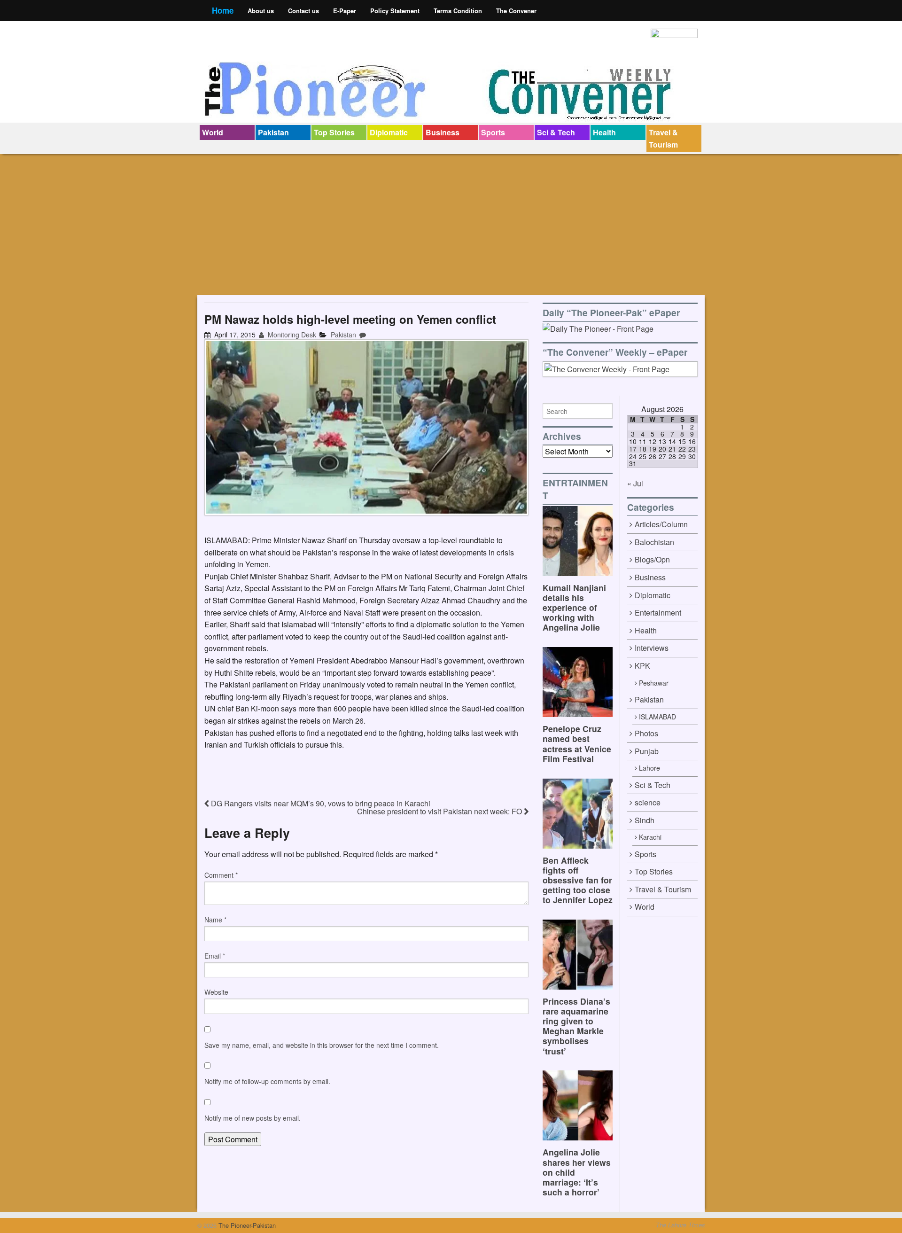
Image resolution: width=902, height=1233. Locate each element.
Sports (493, 132)
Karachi (650, 837)
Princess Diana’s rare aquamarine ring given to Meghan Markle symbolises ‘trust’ (576, 1026)
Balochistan (654, 542)
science (648, 802)
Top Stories (334, 132)
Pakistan (273, 132)
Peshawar (654, 682)
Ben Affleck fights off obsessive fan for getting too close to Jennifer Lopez (578, 879)
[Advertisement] (451, 224)
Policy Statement (395, 10)
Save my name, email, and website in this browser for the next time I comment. (321, 1045)
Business (442, 132)
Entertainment (658, 612)
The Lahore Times (680, 1225)
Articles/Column (661, 524)
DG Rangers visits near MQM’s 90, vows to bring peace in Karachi (319, 803)
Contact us (303, 10)
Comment (221, 875)
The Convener (516, 10)
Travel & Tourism (663, 138)
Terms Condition (458, 10)
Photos (646, 733)
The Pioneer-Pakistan (246, 1225)
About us (261, 10)
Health (604, 132)
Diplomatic (389, 132)
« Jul (635, 483)
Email (214, 955)
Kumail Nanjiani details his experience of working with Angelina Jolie (574, 607)
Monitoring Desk (291, 334)
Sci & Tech (556, 132)
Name (215, 919)
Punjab (647, 751)
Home (222, 10)
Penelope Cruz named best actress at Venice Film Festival (577, 743)
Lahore (649, 768)
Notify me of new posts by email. (252, 1118)
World (212, 132)
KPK (642, 665)
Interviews (652, 647)
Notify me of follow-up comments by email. (267, 1081)
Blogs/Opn (652, 559)
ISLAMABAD (657, 716)
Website (216, 992)
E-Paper (344, 10)
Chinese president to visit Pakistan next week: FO (440, 811)
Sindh (644, 820)
